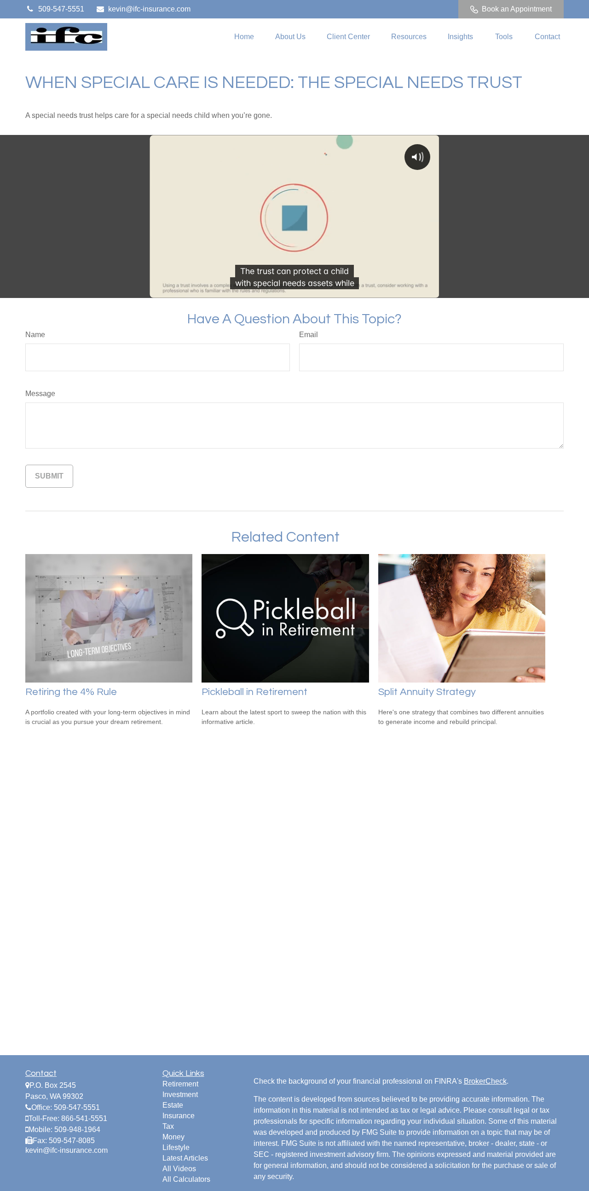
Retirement (180, 1084)
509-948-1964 (77, 1129)
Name (35, 335)
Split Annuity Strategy (427, 692)
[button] (244, 37)
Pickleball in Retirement (254, 692)
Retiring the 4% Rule (71, 692)
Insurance (178, 1116)
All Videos (179, 1169)
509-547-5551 (61, 9)
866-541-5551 (84, 1118)
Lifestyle (176, 1147)
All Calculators (186, 1179)
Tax (168, 1126)
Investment (180, 1094)
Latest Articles (185, 1158)
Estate (172, 1105)
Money (173, 1137)
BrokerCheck (485, 1081)
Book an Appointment (517, 9)
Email (308, 335)
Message (40, 393)
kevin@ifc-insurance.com (149, 9)
